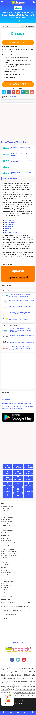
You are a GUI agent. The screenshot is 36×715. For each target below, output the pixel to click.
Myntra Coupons (7, 523)
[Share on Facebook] (9, 92)
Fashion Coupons (7, 540)
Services (5, 562)
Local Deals (6, 560)
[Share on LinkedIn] (23, 92)
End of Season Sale (8, 581)
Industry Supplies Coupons (10, 555)
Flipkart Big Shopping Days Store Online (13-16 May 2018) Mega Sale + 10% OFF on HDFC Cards (17, 407)
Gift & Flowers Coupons (9, 558)
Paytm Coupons (7, 515)
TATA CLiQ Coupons (8, 508)
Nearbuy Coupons (7, 521)
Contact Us (18, 642)
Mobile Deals (6, 579)
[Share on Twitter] (4, 92)
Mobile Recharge (10, 220)
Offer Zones (6, 570)
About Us (18, 624)
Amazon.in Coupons (8, 506)
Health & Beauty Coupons (10, 551)
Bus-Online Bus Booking (11, 232)
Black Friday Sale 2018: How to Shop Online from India (16, 403)
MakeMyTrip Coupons (8, 513)
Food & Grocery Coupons (9, 547)
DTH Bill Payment (9, 224)
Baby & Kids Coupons (8, 549)
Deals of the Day (7, 585)
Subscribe (18, 633)
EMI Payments (9, 228)
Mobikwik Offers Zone (24, 21)
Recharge (5, 538)
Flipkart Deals (6, 511)
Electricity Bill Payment (11, 222)
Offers (6, 230)
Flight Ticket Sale (7, 596)
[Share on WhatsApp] (27, 92)
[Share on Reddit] (18, 92)
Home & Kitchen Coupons (10, 553)
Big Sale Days (6, 577)
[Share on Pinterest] (13, 92)
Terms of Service (18, 700)
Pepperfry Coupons (8, 530)
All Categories (6, 564)
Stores (18, 630)
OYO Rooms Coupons (8, 526)
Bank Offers (6, 583)
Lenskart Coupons (8, 517)
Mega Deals (6, 592)
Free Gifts (5, 587)
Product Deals (6, 575)
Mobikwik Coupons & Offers (12, 21)
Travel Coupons (7, 545)
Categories (18, 627)
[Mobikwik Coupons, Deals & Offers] (18, 8)
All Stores (5, 532)
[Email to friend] (32, 92)
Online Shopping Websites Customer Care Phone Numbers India (15, 398)
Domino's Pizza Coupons (9, 528)
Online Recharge (12, 96)
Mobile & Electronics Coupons (11, 543)
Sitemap (18, 639)
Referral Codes (7, 572)
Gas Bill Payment (9, 226)
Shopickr (9, 101)
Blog (18, 636)
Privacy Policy (18, 703)
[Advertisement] (18, 122)
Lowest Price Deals (8, 594)
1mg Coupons (6, 519)
